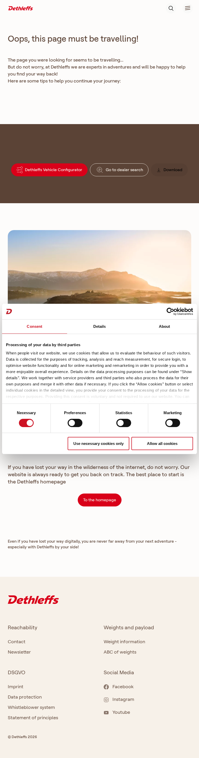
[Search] (171, 8)
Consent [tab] (34, 326)
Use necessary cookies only (98, 443)
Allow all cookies (162, 443)
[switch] (75, 423)
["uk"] (20, 8)
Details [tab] (99, 326)
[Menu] (184, 8)
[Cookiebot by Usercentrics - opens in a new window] (170, 311)
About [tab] (164, 326)
